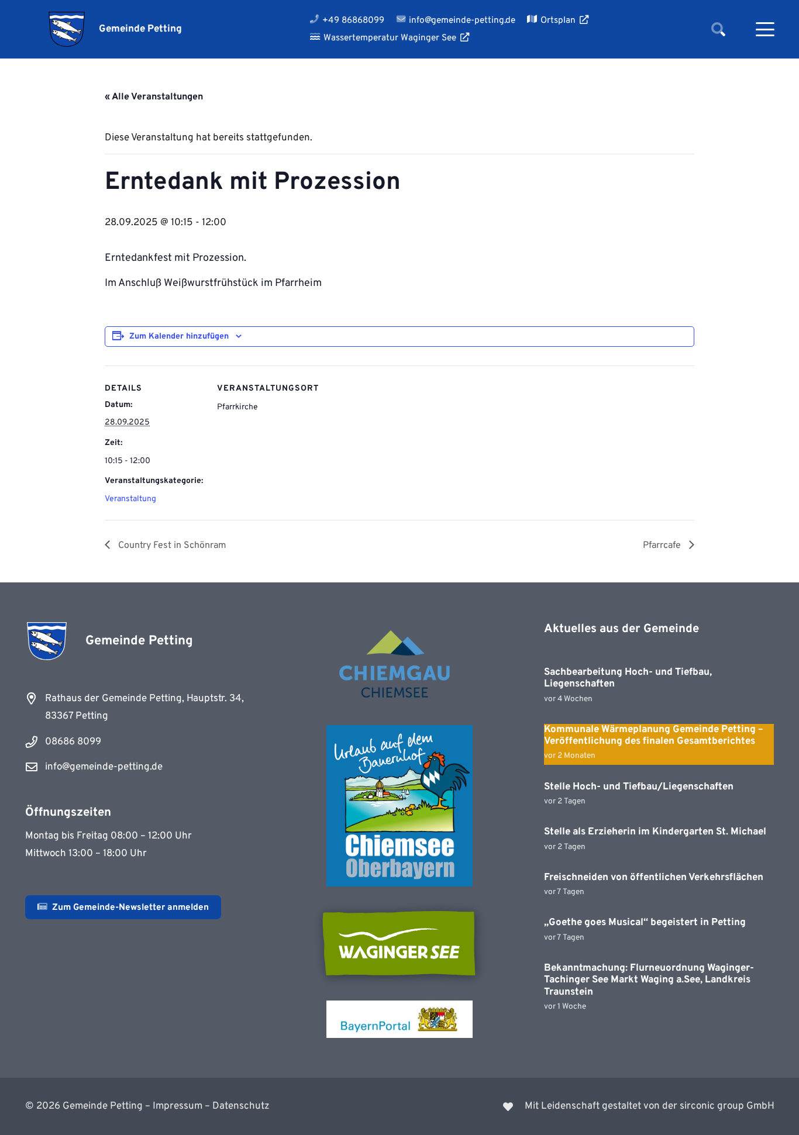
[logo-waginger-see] (399, 943)
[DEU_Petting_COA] (67, 29)
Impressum (177, 1106)
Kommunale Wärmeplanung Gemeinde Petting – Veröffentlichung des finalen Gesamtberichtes (653, 735)
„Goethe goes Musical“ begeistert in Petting (645, 922)
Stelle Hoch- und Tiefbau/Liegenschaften (638, 787)
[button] (717, 29)
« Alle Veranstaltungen (154, 97)
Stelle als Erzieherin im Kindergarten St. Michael (655, 832)
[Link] (594, 1106)
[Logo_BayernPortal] (399, 1019)
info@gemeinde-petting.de (104, 767)
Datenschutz (241, 1106)
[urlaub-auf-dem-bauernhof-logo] (399, 805)
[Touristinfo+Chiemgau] (399, 666)
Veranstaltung (130, 499)
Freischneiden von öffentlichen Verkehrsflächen (653, 877)
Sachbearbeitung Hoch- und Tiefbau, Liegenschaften (628, 678)
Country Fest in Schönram (171, 545)
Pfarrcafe (663, 545)
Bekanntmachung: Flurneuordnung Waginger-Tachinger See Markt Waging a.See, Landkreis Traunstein (649, 980)
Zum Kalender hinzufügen (179, 336)
